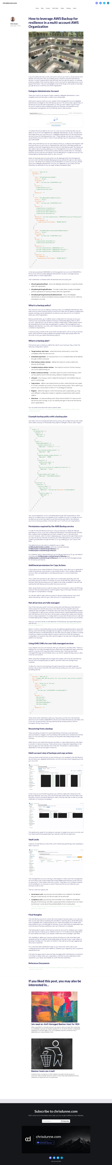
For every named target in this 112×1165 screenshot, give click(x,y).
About (74, 8)
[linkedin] (108, 3)
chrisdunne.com (10, 3)
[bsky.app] (100, 3)
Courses (48, 8)
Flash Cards (55, 8)
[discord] (97, 3)
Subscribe (66, 1121)
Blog (42, 8)
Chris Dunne (14, 24)
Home (37, 8)
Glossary (68, 8)
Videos (62, 8)
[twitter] (104, 3)
